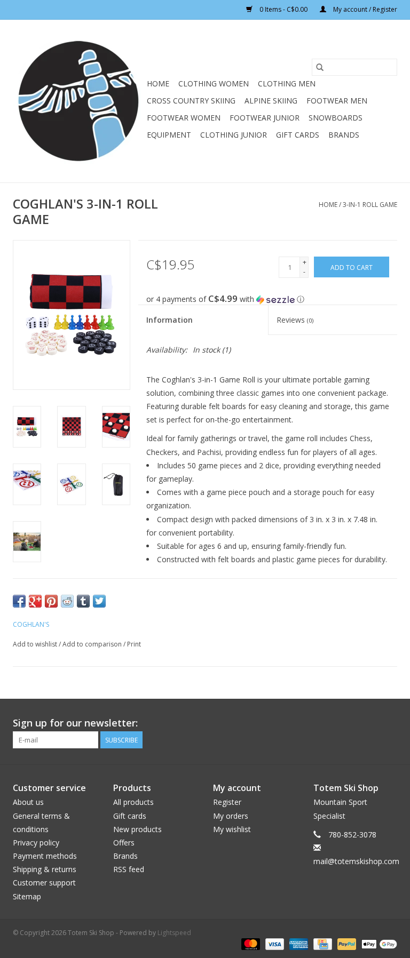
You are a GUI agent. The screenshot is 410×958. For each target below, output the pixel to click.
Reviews (295, 320)
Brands (343, 135)
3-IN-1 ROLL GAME (370, 204)
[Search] (320, 67)
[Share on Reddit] (67, 601)
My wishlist (232, 829)
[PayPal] (346, 943)
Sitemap (27, 896)
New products (137, 829)
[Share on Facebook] (19, 601)
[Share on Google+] (35, 601)
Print (134, 644)
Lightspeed (174, 932)
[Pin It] (51, 601)
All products (133, 802)
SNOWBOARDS (335, 118)
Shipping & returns (44, 869)
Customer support (44, 882)
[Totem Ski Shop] (78, 101)
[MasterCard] (250, 943)
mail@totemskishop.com (356, 861)
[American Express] (298, 943)
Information (169, 320)
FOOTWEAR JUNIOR (264, 118)
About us (28, 802)
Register (227, 802)
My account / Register (364, 9)
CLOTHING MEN (287, 83)
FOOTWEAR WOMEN (183, 118)
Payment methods (45, 856)
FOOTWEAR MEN (336, 100)
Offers (124, 842)
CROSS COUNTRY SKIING (191, 100)
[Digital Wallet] (377, 943)
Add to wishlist (36, 644)
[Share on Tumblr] (83, 601)
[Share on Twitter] (99, 601)
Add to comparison (92, 644)
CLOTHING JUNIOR (233, 135)
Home (158, 83)
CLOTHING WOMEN (213, 83)
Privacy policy (36, 842)
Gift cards (297, 135)
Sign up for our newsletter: (75, 723)
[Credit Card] (321, 943)
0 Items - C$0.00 (283, 9)
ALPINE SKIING (271, 100)
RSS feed (128, 869)
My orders (230, 816)
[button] (271, 299)
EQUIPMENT (169, 135)
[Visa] (274, 943)
